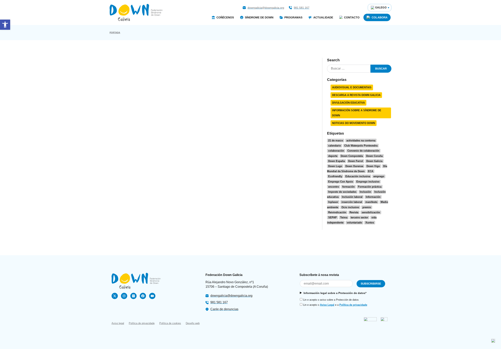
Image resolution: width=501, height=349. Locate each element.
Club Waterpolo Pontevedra (361, 145)
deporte (332, 156)
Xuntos (369, 222)
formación (348, 186)
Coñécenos (225, 17)
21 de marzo (335, 140)
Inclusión (365, 191)
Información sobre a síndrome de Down (356, 113)
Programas (293, 17)
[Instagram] (124, 296)
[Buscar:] (348, 69)
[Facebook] (143, 296)
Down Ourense (354, 166)
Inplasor (333, 202)
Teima (343, 217)
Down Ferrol (355, 161)
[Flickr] (133, 296)
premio (366, 207)
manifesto (371, 202)
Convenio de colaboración (363, 150)
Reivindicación (337, 212)
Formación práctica (369, 186)
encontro (333, 186)
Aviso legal (118, 323)
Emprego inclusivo (367, 181)
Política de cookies (170, 323)
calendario (334, 145)
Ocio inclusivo (350, 207)
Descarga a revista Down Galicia (356, 95)
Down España (336, 161)
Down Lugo (335, 166)
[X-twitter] (115, 296)
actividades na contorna (360, 140)
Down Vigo (373, 166)
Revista (354, 212)
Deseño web (193, 323)
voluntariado (354, 222)
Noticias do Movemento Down (353, 123)
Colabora (379, 17)
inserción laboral (352, 202)
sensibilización (371, 212)
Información (373, 196)
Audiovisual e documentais (351, 87)
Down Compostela (352, 156)
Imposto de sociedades (342, 191)
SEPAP (332, 217)
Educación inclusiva (357, 176)
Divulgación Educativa (348, 102)
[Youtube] (152, 296)
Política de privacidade (353, 304)
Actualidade (323, 17)
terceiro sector (359, 217)
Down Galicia (374, 161)
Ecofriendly (335, 176)
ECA (370, 171)
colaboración (336, 150)
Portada (115, 32)
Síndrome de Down (259, 17)
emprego (378, 176)
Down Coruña (374, 156)
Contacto (352, 17)
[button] (5, 25)
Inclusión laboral (352, 196)
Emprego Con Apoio (340, 181)
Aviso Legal (327, 304)
